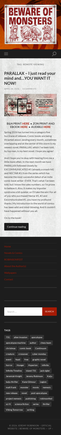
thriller (46, 404)
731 (8, 337)
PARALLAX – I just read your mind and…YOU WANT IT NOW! (30, 78)
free (26, 359)
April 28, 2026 (11, 89)
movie (36, 387)
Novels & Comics (13, 252)
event (8, 359)
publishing (30, 398)
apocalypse (36, 337)
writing (30, 409)
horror (9, 365)
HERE (25, 123)
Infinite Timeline (14, 370)
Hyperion (33, 365)
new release (11, 393)
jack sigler (45, 370)
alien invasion (20, 337)
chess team (46, 342)
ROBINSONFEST (13, 259)
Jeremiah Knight (14, 376)
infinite (45, 365)
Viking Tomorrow (14, 409)
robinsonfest (46, 398)
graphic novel (39, 359)
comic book (25, 348)
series (36, 404)
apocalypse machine (15, 342)
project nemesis (13, 398)
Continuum (40, 348)
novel (24, 393)
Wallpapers (10, 272)
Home (7, 246)
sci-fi (8, 404)
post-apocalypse (39, 393)
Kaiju (49, 376)
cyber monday (39, 354)
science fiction (22, 404)
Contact (8, 279)
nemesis (47, 387)
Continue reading (16, 226)
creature (10, 354)
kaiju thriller (12, 381)
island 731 (31, 370)
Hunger (20, 365)
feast (17, 359)
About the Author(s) (15, 266)
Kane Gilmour (29, 381)
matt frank (11, 387)
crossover (23, 354)
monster (24, 387)
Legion (43, 381)
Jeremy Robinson (34, 376)
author (33, 342)
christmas (10, 348)
